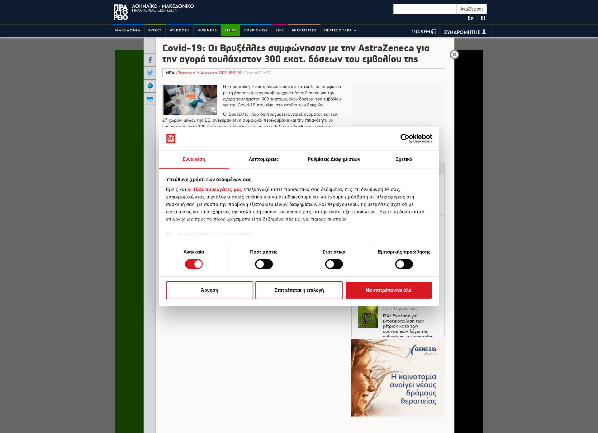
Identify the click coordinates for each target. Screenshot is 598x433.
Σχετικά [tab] (404, 159)
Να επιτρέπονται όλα (388, 290)
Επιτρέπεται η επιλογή (299, 290)
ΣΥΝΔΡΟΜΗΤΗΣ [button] (463, 32)
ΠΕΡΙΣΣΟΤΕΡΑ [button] (338, 30)
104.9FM (420, 32)
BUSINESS (207, 30)
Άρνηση (209, 290)
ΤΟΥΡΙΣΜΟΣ (256, 30)
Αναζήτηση (471, 9)
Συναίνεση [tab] (194, 159)
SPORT (155, 30)
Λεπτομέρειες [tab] (264, 159)
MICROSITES (304, 30)
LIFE (280, 30)
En (470, 18)
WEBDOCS (179, 30)
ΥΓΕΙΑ (230, 30)
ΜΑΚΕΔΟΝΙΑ (127, 30)
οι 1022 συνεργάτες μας (214, 189)
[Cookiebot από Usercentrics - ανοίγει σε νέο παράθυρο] (405, 138)
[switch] (264, 264)
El (483, 18)
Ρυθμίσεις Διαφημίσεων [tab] (334, 159)
